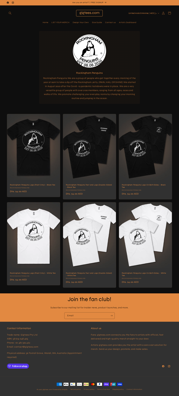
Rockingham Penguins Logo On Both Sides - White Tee (144, 274)
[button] (10, 13)
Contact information (134, 389)
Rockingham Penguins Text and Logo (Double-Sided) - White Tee (89, 274)
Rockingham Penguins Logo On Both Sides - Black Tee (144, 186)
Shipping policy (118, 389)
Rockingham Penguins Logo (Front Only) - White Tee (33, 273)
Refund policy (75, 389)
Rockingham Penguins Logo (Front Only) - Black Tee (32, 185)
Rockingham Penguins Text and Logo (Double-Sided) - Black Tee (89, 186)
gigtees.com (47, 389)
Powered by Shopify (60, 389)
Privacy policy (89, 389)
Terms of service (103, 389)
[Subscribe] (111, 315)
